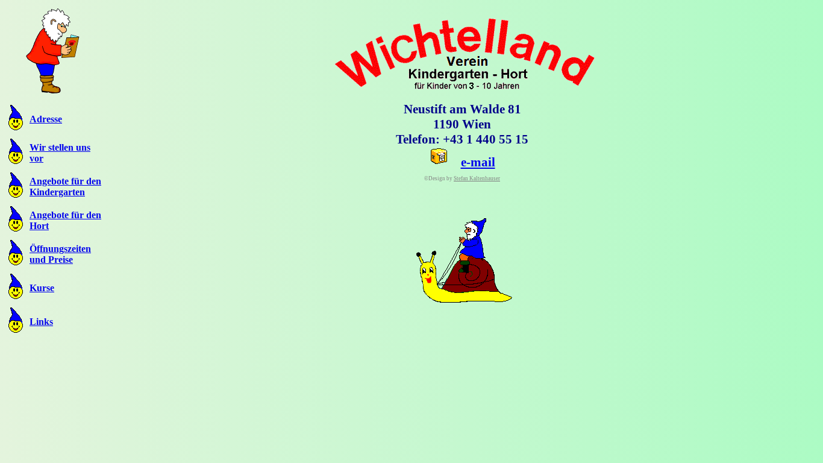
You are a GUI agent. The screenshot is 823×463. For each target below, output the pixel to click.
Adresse (46, 119)
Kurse (42, 288)
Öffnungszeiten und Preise (60, 254)
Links (41, 322)
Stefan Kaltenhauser (477, 178)
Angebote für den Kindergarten (65, 186)
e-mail (478, 162)
